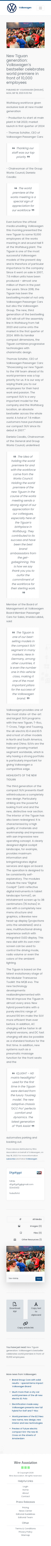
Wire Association (25, 1462)
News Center (25, 1510)
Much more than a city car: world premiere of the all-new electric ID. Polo (27, 1395)
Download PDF (15, 1310)
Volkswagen (31, 1159)
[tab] (25, 1219)
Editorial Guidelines (25, 1514)
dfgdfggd (15, 1172)
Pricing (25, 1507)
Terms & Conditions (25, 1528)
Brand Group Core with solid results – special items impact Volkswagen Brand (27, 1383)
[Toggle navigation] (40, 8)
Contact (25, 1496)
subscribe (11, 1159)
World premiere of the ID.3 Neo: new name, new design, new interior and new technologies (28, 1419)
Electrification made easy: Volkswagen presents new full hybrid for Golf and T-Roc (27, 1407)
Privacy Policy (25, 1531)
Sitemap (25, 1535)
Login (25, 1486)
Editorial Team (25, 1517)
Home (26, 1489)
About (25, 1493)
